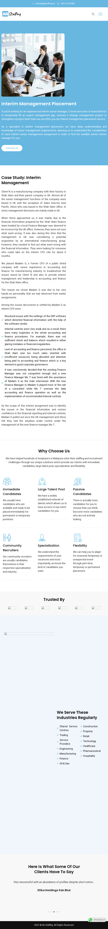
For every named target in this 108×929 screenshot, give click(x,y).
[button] (11, 148)
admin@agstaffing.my (45, 3)
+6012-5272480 (67, 3)
